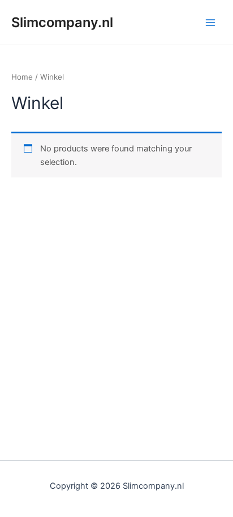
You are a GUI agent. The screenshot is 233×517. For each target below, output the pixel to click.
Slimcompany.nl (62, 22)
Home (22, 76)
